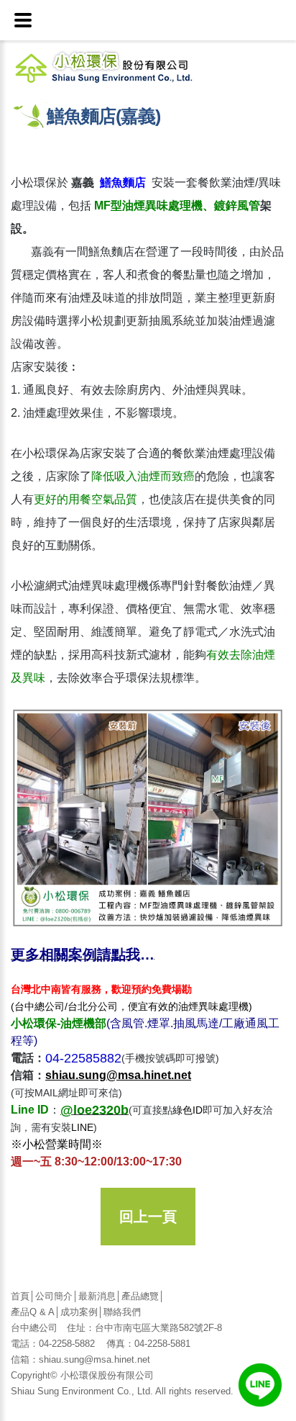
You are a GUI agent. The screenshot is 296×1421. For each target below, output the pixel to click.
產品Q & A (33, 1312)
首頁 (20, 1296)
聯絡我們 (122, 1312)
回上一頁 (148, 1216)
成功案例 (79, 1312)
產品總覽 (140, 1296)
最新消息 (97, 1296)
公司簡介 (54, 1296)
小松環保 (124, 65)
